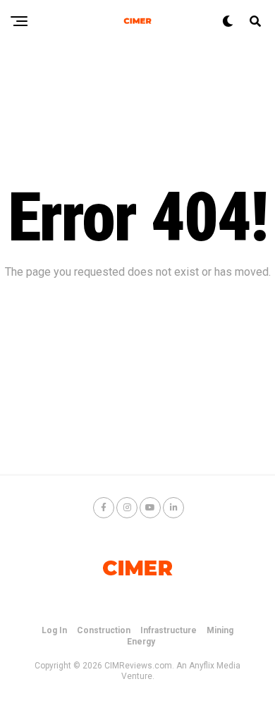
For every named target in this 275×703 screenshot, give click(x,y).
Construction (103, 630)
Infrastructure (168, 630)
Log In (54, 630)
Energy (141, 642)
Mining (220, 630)
